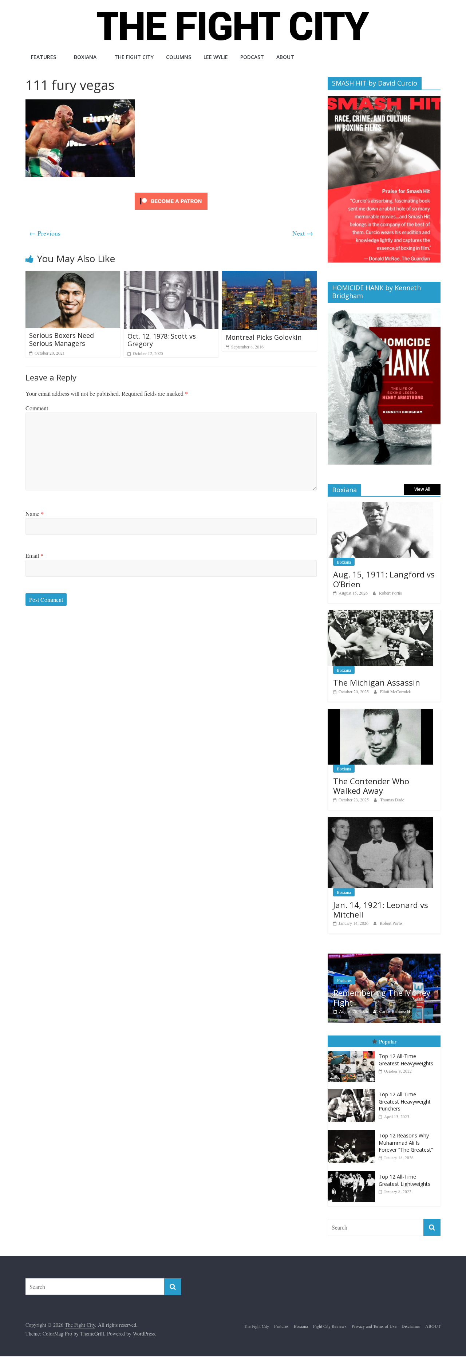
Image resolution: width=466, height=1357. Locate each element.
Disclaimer (411, 1327)
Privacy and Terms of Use (374, 1327)
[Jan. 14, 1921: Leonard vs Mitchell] (380, 820)
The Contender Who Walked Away (371, 786)
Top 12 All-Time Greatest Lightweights (404, 1182)
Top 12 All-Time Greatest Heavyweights (406, 1061)
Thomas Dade (392, 799)
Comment (36, 408)
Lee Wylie (216, 57)
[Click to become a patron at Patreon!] (171, 193)
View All (422, 489)
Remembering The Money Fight (381, 997)
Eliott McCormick (395, 691)
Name (34, 513)
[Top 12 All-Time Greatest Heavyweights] (353, 1052)
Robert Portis (390, 593)
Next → (302, 233)
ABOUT (285, 57)
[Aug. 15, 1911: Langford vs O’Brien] (380, 505)
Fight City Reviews (330, 1327)
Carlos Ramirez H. (395, 1011)
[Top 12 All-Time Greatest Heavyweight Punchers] (353, 1090)
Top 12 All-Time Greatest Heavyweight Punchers (405, 1102)
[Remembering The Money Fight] (383, 957)
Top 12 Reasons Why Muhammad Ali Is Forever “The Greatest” (406, 1144)
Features (43, 57)
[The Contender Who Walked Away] (380, 712)
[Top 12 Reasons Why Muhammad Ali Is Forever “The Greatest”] (353, 1131)
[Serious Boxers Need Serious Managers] (72, 275)
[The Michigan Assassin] (380, 614)
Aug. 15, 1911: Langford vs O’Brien (384, 579)
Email (34, 555)
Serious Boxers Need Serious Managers (61, 339)
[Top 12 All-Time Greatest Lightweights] (353, 1172)
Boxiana (85, 57)
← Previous (44, 233)
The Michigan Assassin (376, 682)
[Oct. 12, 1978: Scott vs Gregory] (171, 275)
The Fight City (134, 57)
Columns (178, 57)
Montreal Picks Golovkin (263, 337)
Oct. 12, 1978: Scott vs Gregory (161, 340)
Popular (387, 1042)
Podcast (252, 57)
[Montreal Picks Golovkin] (269, 275)
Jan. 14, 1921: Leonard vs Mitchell (380, 909)
